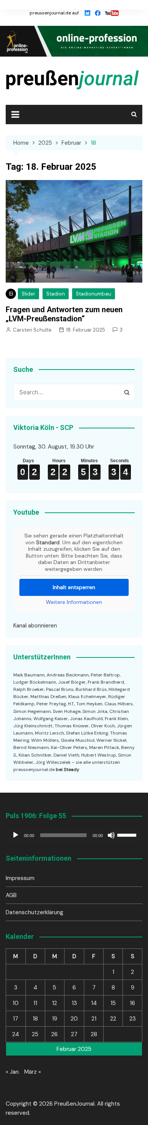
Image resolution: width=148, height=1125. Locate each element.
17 (15, 1018)
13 (74, 1003)
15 (113, 1003)
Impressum (20, 878)
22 (113, 1018)
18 (35, 1018)
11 (35, 1003)
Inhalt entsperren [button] (74, 587)
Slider (28, 294)
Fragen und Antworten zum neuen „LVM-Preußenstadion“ (64, 314)
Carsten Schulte (32, 330)
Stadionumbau (93, 294)
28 (94, 1034)
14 (94, 1003)
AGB (11, 895)
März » (32, 1072)
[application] (74, 835)
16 (132, 1003)
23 (132, 1018)
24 (15, 1034)
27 (74, 1034)
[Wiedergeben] (15, 835)
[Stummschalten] (111, 835)
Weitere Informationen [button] (74, 602)
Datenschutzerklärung (34, 912)
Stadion (55, 294)
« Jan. (13, 1072)
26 (54, 1034)
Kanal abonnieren (35, 625)
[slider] (128, 834)
